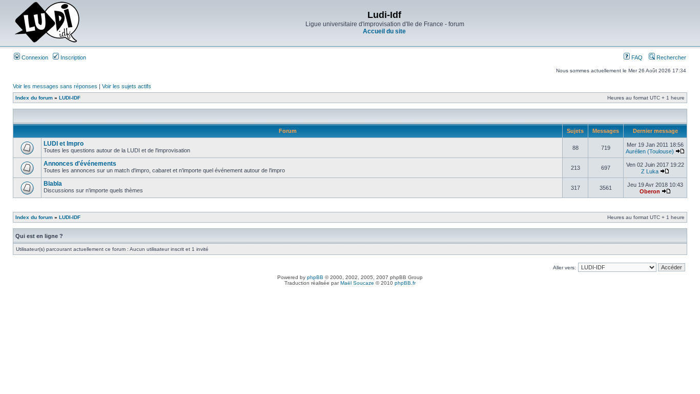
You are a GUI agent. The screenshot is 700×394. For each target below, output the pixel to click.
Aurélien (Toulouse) (650, 151)
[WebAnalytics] (350, 291)
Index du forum (34, 98)
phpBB (315, 277)
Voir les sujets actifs (126, 86)
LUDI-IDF (69, 98)
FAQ (636, 57)
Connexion (34, 57)
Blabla (53, 183)
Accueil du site (384, 31)
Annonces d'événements (80, 163)
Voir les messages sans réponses (55, 86)
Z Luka (649, 171)
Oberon (650, 191)
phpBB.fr (405, 283)
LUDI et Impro (64, 143)
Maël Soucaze (357, 283)
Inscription (72, 57)
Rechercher (670, 57)
